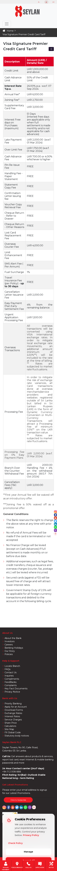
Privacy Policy (31, 835)
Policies (9, 654)
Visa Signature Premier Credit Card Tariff (24, 34)
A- (39, 2)
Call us (28, 867)
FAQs (7, 669)
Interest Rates (12, 716)
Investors (9, 641)
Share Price (11, 722)
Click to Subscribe (18, 800)
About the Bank (13, 638)
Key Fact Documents (16, 688)
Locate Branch (12, 666)
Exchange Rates (13, 713)
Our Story (10, 651)
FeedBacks (10, 682)
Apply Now (40, 867)
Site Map (9, 729)
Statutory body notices (17, 735)
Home (10, 30)
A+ (54, 2)
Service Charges (13, 719)
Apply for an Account (16, 706)
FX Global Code (13, 732)
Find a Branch (17, 867)
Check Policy (15, 843)
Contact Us (10, 672)
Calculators (10, 726)
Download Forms (14, 710)
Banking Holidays (14, 647)
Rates (51, 867)
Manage (28, 851)
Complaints (11, 685)
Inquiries (9, 675)
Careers (9, 644)
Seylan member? (5, 867)
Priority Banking (13, 703)
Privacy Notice (12, 691)
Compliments (12, 679)
